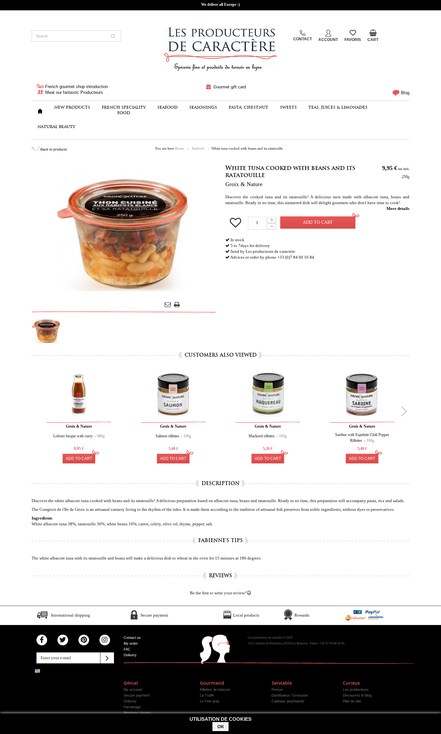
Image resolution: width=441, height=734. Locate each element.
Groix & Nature (243, 184)
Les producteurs (356, 689)
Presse (277, 689)
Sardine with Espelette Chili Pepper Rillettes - (362, 437)
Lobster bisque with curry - (79, 436)
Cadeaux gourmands (288, 701)
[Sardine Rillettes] (362, 394)
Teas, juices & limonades (337, 107)
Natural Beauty (56, 126)
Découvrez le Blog (357, 695)
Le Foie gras (210, 701)
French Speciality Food (124, 110)
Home (179, 148)
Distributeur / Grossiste (290, 695)
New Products (72, 107)
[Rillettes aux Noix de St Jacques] (267, 394)
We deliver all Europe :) (220, 4)
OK (220, 726)
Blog (404, 92)
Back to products (53, 149)
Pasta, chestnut (248, 107)
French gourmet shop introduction (76, 86)
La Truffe (207, 695)
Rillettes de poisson (215, 689)
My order (131, 643)
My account (133, 689)
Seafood (167, 107)
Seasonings (203, 107)
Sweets (288, 107)
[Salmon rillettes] (173, 394)
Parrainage (132, 707)
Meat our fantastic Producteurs (73, 92)
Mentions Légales (137, 713)
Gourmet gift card (229, 86)
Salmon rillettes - (173, 436)
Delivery (130, 655)
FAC (127, 649)
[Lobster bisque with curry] (78, 394)
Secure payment (136, 695)
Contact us (132, 638)
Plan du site (352, 701)
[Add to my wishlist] (236, 225)
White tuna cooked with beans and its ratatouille (290, 171)
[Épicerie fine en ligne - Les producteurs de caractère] (220, 47)
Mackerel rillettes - (268, 436)
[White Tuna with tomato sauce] (46, 330)
